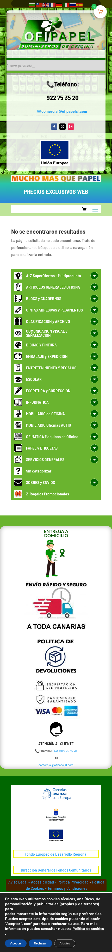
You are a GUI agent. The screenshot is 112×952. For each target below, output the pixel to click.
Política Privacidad (73, 881)
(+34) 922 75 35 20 (65, 751)
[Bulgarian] (32, 4)
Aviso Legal (17, 881)
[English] (45, 4)
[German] (59, 4)
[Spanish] (79, 4)
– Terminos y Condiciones (66, 888)
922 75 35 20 (63, 97)
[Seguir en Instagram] (71, 126)
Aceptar (15, 943)
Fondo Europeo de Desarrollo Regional (56, 853)
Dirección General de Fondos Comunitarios (56, 869)
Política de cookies (88, 928)
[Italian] (66, 4)
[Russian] (73, 4)
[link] (65, 751)
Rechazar (40, 943)
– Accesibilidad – (42, 881)
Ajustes (64, 943)
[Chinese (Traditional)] (39, 4)
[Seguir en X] (62, 126)
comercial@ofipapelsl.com (64, 111)
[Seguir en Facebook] (54, 126)
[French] (52, 4)
